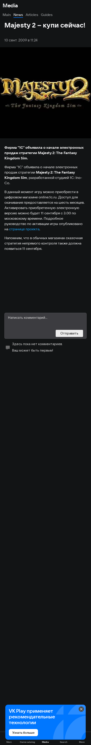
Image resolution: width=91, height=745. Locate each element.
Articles (32, 14)
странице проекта (24, 229)
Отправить (69, 333)
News (18, 14)
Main (7, 14)
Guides (47, 14)
